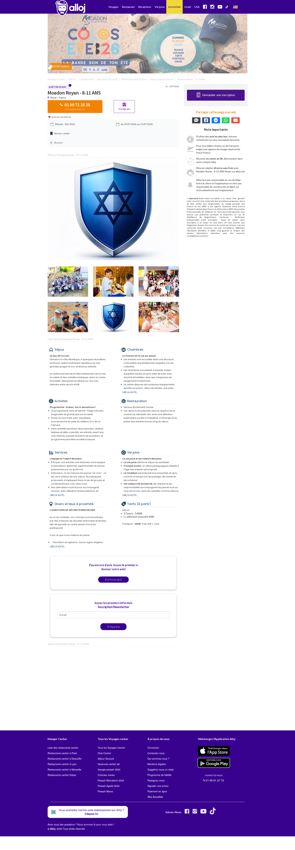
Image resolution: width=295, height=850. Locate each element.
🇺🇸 (235, 6)
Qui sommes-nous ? (158, 758)
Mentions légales (157, 764)
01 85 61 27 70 (214, 778)
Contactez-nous (156, 753)
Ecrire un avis (113, 579)
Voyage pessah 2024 (109, 769)
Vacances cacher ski (109, 764)
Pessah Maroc (105, 791)
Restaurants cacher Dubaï (62, 775)
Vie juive (160, 6)
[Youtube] (203, 812)
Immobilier (174, 6)
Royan (53, 97)
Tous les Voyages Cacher (111, 747)
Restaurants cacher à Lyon (62, 764)
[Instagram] (195, 812)
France (62, 97)
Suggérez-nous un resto (161, 769)
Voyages (113, 6)
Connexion (153, 747)
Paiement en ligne (157, 791)
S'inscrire (113, 627)
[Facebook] (187, 812)
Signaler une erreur (158, 786)
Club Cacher (104, 753)
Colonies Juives (106, 775)
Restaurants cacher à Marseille (64, 769)
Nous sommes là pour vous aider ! (95, 824)
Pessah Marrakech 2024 (111, 780)
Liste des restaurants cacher (63, 747)
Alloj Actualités (155, 796)
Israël (187, 6)
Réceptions (144, 6)
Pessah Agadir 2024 (109, 786)
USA (197, 6)
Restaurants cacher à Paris (62, 753)
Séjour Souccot (106, 758)
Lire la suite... (130, 392)
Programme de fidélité (159, 775)
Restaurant (128, 6)
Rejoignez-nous (156, 780)
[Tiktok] (213, 812)
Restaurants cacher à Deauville (64, 758)
